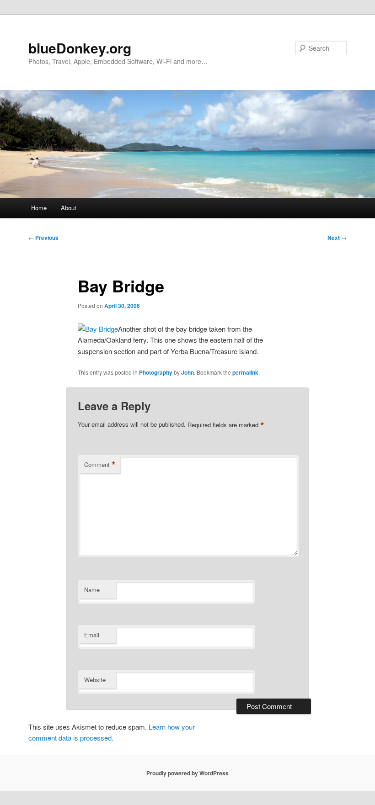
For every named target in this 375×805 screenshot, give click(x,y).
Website (95, 679)
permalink (245, 372)
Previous (43, 237)
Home (39, 207)
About (68, 207)
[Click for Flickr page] (98, 329)
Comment (100, 464)
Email (91, 634)
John (187, 372)
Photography (155, 372)
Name (92, 589)
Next (337, 237)
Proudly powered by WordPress (187, 773)
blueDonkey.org (79, 48)
